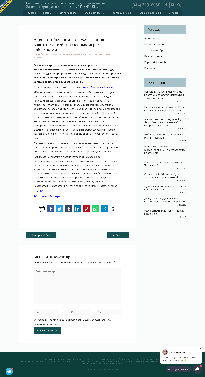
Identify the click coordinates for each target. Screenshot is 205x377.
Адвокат (55, 54)
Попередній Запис (40, 235)
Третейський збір (121, 13)
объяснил (90, 54)
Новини (47, 13)
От (104, 54)
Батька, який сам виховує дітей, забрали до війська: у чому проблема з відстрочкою (164, 149)
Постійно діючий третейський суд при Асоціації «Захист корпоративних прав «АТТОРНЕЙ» (65, 5)
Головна (31, 13)
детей (62, 54)
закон (68, 54)
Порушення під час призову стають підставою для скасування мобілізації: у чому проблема (164, 94)
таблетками (39, 57)
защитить (75, 54)
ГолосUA (38, 191)
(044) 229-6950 (145, 5)
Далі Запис (118, 235)
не (85, 54)
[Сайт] (108, 312)
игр (82, 54)
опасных (98, 54)
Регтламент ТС (67, 13)
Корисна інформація (149, 13)
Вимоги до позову (154, 56)
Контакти (173, 13)
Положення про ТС (93, 13)
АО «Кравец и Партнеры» (47, 196)
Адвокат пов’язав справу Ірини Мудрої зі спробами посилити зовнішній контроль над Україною (165, 122)
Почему (109, 54)
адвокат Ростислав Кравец (97, 87)
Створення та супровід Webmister (102, 369)
